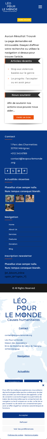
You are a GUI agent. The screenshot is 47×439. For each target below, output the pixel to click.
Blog (11, 249)
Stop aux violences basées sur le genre (22, 71)
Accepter (23, 415)
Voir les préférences (23, 429)
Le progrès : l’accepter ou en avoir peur (24, 80)
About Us (13, 229)
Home (11, 224)
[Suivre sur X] (12, 170)
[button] (43, 385)
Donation (13, 244)
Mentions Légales (31, 435)
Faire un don (24, 117)
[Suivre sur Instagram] (18, 170)
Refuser (23, 422)
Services (12, 234)
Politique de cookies (15, 435)
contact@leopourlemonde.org (18, 335)
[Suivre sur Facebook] (7, 170)
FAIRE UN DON (24, 20)
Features (13, 239)
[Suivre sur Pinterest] (24, 170)
